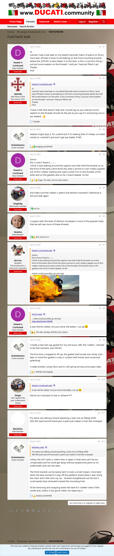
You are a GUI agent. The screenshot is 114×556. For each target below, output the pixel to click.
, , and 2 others (52, 332)
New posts (12, 26)
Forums (30, 21)
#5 (104, 187)
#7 (104, 244)
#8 (104, 308)
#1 (104, 46)
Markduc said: (38, 447)
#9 (104, 340)
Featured (44, 21)
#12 (103, 441)
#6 (104, 216)
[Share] (100, 47)
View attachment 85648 (42, 321)
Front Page (16, 21)
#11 (103, 413)
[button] (69, 21)
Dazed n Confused (18, 41)
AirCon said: (37, 314)
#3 (104, 129)
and (44, 147)
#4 (104, 154)
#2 (104, 78)
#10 (103, 379)
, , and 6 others (53, 180)
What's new (60, 21)
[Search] (104, 21)
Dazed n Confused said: (42, 84)
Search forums (27, 26)
